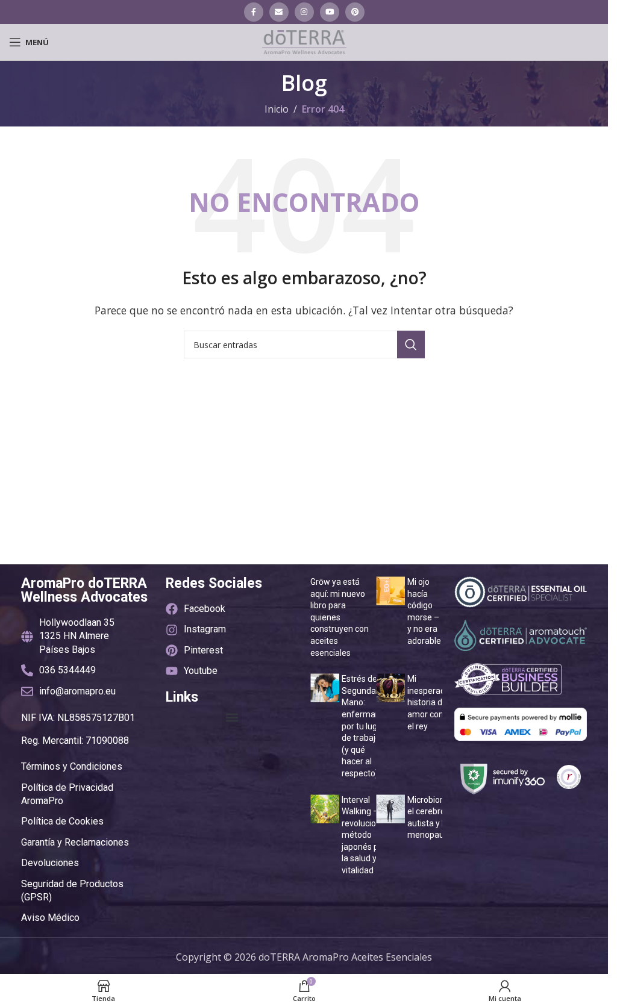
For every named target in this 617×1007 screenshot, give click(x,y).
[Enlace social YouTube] (329, 12)
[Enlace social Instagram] (304, 12)
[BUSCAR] (411, 344)
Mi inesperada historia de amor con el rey (428, 702)
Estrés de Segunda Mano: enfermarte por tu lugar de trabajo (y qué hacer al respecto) (364, 726)
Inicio (277, 109)
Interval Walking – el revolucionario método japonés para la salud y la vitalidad (368, 835)
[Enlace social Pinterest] (355, 12)
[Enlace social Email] (279, 12)
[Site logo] (304, 41)
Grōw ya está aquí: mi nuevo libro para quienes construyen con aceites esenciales (339, 617)
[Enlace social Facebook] (253, 12)
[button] (232, 718)
